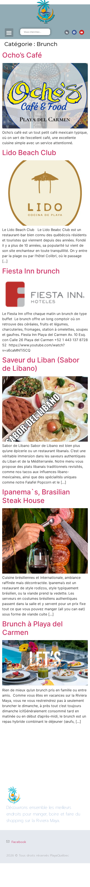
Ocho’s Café (22, 55)
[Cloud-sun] (66, 32)
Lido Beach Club (29, 152)
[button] (9, 32)
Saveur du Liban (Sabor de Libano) (40, 364)
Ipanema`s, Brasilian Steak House (36, 496)
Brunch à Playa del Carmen (32, 628)
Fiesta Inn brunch (31, 271)
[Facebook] (74, 32)
